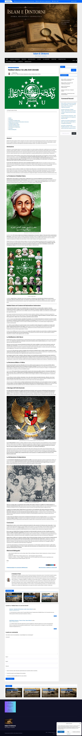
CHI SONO (39, 59)
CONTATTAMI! (53, 59)
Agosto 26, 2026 (64, 694)
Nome (7, 656)
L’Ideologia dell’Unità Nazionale (14, 125)
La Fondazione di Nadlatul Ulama (14, 120)
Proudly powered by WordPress (9, 733)
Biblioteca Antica (31, 59)
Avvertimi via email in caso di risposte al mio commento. (16, 673)
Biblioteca (24, 59)
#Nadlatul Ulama (34, 74)
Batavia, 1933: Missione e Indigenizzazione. (49, 692)
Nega (68, 731)
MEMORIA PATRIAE (28, 61)
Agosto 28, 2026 (28, 694)
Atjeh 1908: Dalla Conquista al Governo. (69, 128)
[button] (80, 723)
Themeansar (20, 733)
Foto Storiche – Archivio (11, 61)
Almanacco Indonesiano (15, 59)
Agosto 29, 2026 (10, 694)
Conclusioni (11, 128)
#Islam (30, 74)
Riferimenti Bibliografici (12, 129)
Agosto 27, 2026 (46, 694)
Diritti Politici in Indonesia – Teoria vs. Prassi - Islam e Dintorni (20, 620)
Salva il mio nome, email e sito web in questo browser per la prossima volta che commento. (22, 670)
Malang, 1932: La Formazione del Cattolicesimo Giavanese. (32, 692)
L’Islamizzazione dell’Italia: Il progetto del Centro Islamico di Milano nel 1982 (49, 599)
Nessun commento (11, 695)
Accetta (61, 731)
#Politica (39, 74)
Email (7, 661)
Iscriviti (74, 133)
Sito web (7, 666)
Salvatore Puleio (17, 573)
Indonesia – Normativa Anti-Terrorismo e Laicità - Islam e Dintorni (21, 609)
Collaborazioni (46, 59)
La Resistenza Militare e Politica (14, 124)
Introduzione (11, 119)
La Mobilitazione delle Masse (13, 123)
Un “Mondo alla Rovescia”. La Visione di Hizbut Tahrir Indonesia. (13, 599)
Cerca (62, 66)
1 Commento (28, 695)
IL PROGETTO (20, 61)
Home (7, 59)
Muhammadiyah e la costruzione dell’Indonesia (17, 567)
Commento (8, 637)
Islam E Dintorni (41, 53)
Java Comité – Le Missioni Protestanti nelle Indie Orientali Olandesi (68, 112)
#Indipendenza (26, 74)
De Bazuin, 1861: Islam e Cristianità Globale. (67, 692)
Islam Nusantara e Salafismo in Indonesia (47, 567)
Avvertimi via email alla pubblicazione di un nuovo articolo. (17, 675)
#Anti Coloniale (20, 74)
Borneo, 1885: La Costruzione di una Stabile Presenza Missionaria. (13, 692)
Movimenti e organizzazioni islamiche (13, 67)
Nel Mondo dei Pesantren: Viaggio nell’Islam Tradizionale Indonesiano (30, 599)
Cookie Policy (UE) (62, 59)
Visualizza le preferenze (76, 731)
